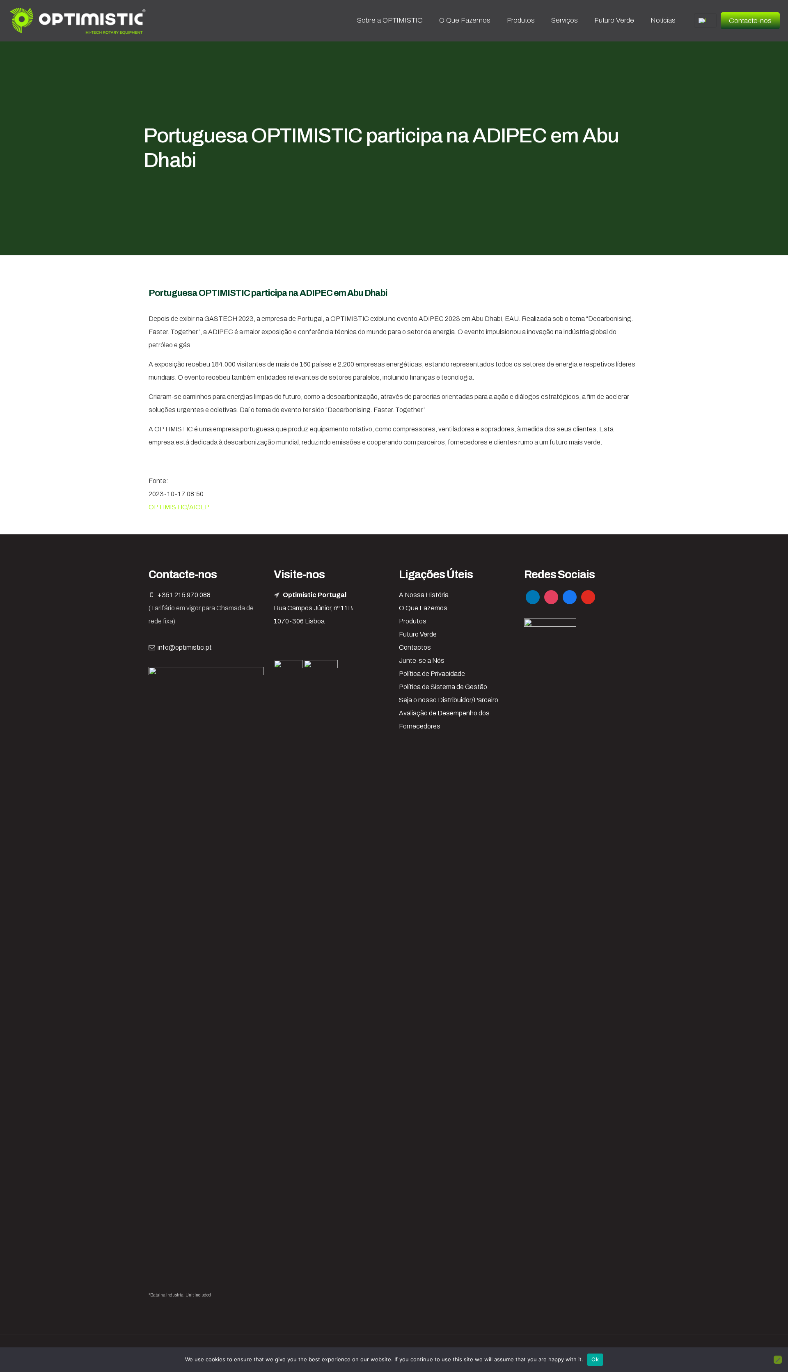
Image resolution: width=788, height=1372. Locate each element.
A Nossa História (424, 594)
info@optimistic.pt (185, 647)
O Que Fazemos (423, 608)
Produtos (412, 621)
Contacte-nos (750, 21)
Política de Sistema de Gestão (443, 686)
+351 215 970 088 (184, 594)
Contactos (415, 647)
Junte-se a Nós (421, 660)
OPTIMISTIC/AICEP (179, 507)
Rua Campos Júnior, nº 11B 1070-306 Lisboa (313, 608)
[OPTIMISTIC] (78, 20)
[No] (778, 1360)
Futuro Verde (418, 634)
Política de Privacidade (432, 673)
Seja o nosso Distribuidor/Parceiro (448, 699)
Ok (595, 1359)
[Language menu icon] (705, 20)
